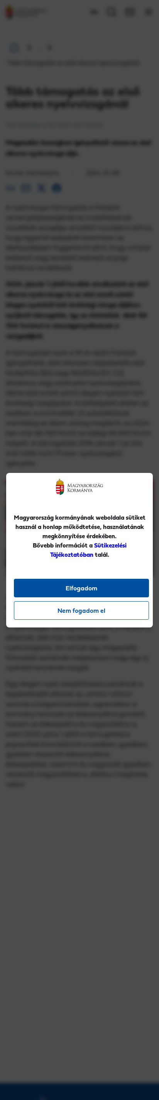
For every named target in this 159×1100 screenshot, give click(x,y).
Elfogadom (81, 588)
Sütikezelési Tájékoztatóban (88, 550)
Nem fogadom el (81, 610)
